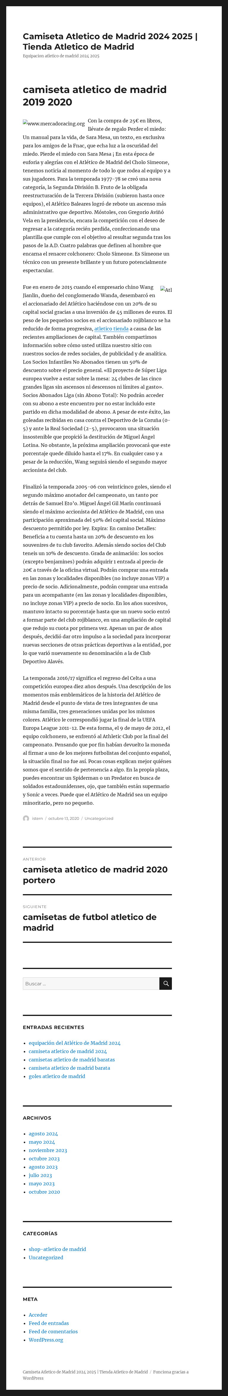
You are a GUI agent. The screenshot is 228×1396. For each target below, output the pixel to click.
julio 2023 (40, 1175)
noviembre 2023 (48, 1150)
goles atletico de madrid (57, 1076)
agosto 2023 (43, 1167)
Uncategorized (99, 818)
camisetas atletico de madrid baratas (72, 1060)
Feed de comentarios (53, 1331)
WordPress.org (46, 1340)
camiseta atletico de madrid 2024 (68, 1051)
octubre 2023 (44, 1159)
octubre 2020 (44, 1192)
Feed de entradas (49, 1323)
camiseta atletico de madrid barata (69, 1068)
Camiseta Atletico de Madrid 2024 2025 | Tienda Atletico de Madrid (110, 41)
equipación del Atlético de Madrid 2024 (75, 1043)
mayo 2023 (42, 1184)
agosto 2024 (43, 1134)
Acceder (38, 1315)
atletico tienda (111, 329)
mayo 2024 (42, 1142)
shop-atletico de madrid (57, 1249)
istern (37, 818)
